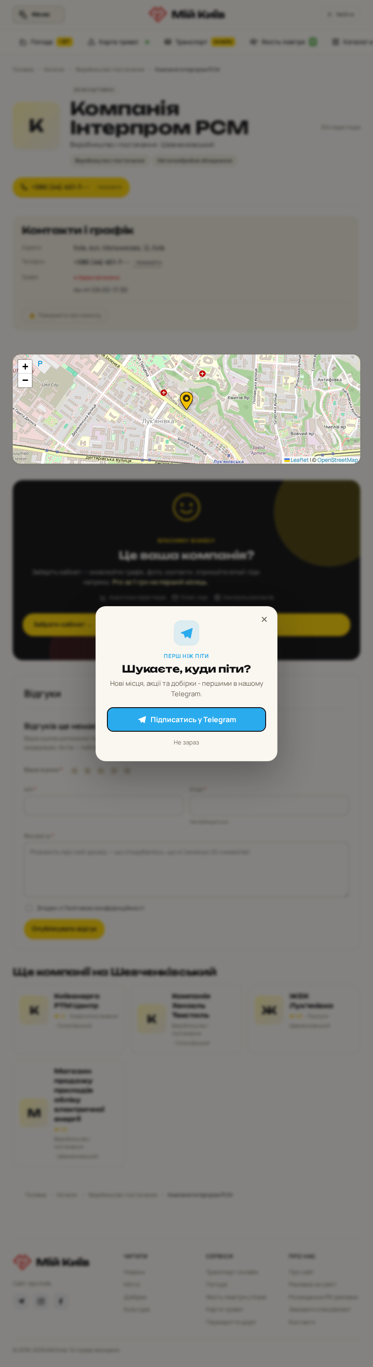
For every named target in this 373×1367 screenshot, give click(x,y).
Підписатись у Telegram (193, 719)
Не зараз (186, 742)
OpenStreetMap (338, 460)
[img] (186, 409)
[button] (186, 401)
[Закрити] (264, 619)
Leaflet (299, 460)
